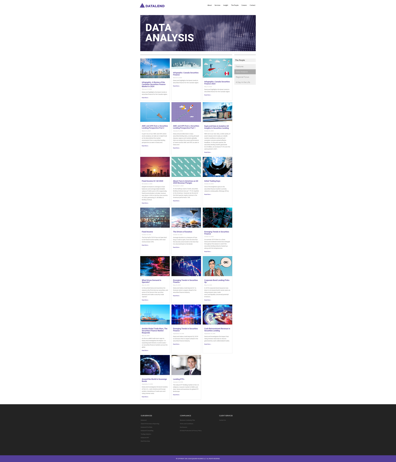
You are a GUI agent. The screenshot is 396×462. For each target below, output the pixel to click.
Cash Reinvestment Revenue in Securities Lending (217, 329)
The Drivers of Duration (182, 232)
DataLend (144, 420)
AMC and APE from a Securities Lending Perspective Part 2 (155, 127)
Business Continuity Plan (187, 420)
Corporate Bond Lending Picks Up (216, 281)
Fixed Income (147, 232)
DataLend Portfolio (146, 427)
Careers (244, 5)
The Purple (235, 5)
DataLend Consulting (147, 430)
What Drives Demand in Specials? (151, 281)
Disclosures (183, 427)
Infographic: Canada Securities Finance (186, 74)
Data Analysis (242, 72)
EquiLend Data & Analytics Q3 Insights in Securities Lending (216, 127)
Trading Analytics (146, 434)
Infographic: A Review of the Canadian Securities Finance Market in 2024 (154, 84)
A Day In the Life (243, 82)
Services (217, 5)
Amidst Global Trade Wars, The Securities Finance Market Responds (154, 330)
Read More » (145, 97)
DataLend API (145, 437)
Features (239, 66)
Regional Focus (242, 77)
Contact (252, 5)
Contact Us (222, 420)
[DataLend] (152, 5)
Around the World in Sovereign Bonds (154, 380)
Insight (225, 5)
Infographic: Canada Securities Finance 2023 (217, 83)
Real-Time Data (145, 441)
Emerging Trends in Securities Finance (216, 233)
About (209, 5)
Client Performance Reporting (150, 424)
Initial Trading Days (212, 181)
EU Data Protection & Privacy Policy (191, 430)
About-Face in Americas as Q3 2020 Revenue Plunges (185, 182)
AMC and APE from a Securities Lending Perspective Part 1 (186, 127)
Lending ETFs (178, 379)
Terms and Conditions (186, 424)
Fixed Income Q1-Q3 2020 (152, 181)
